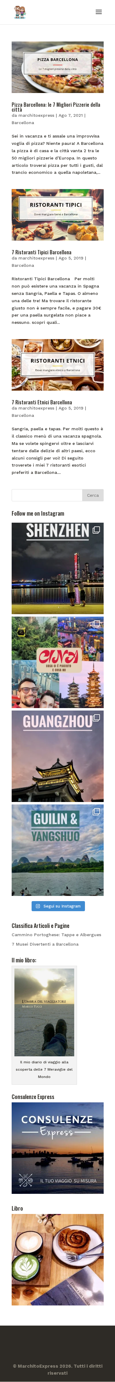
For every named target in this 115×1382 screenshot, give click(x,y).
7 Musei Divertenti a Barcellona (45, 944)
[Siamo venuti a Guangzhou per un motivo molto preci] (58, 756)
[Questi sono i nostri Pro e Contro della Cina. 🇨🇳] (58, 662)
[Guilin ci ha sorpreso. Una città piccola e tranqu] (58, 850)
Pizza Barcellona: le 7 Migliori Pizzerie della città (56, 107)
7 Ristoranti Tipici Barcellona (41, 252)
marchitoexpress (36, 115)
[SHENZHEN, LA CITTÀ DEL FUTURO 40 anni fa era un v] (58, 568)
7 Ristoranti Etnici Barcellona (42, 402)
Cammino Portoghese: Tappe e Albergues (56, 934)
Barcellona (23, 122)
